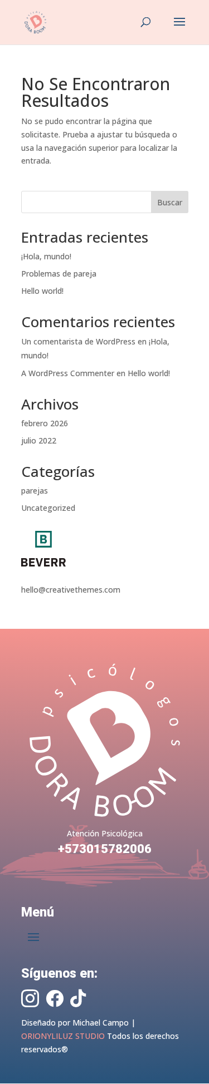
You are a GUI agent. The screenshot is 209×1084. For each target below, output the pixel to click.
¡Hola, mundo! (46, 256)
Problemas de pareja (58, 273)
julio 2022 (38, 440)
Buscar (169, 202)
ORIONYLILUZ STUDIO (63, 1036)
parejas (34, 490)
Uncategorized (48, 507)
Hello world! (42, 290)
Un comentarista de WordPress (78, 341)
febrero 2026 (44, 423)
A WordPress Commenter (67, 373)
